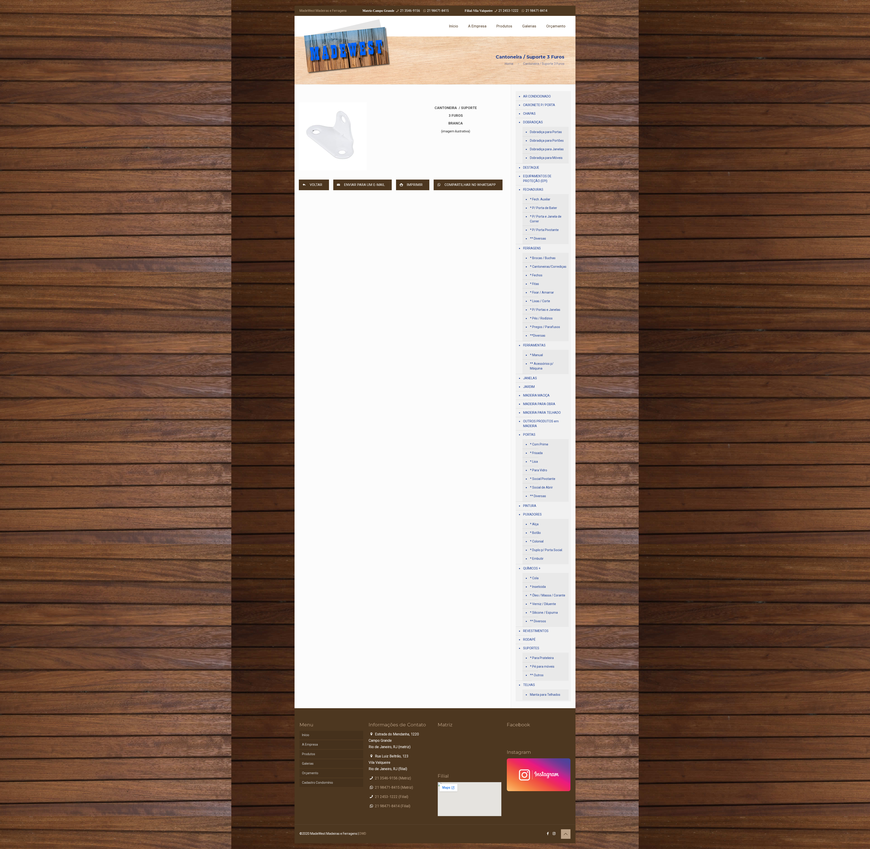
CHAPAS (529, 113)
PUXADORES (532, 514)
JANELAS (530, 378)
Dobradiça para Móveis (546, 158)
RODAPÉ (529, 639)
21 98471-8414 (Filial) (392, 806)
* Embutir (537, 558)
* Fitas (534, 284)
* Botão (535, 533)
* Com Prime (539, 444)
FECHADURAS (533, 189)
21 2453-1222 (508, 10)
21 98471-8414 (536, 10)
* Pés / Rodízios (541, 318)
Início (305, 735)
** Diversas (538, 238)
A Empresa (310, 744)
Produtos (308, 754)
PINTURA (529, 506)
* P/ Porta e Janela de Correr (545, 219)
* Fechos (536, 275)
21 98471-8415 (438, 10)
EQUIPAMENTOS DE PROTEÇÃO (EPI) (537, 178)
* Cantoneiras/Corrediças (548, 266)
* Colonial (537, 541)
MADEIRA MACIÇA (536, 395)
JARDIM (529, 387)
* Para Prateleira (542, 658)
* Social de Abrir (541, 487)
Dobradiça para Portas (546, 132)
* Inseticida (538, 587)
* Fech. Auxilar (540, 199)
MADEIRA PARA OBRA (539, 404)
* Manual (536, 355)
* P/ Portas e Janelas (545, 309)
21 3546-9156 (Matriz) (393, 778)
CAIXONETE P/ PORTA (539, 105)
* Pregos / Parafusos (545, 327)
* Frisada (536, 453)
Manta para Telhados (545, 694)
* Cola (534, 578)
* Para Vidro (538, 470)
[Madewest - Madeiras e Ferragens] (347, 47)
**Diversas (537, 335)
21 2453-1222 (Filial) (391, 797)
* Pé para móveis (542, 666)
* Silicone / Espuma (544, 612)
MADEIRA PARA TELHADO (542, 412)
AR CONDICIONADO (537, 96)
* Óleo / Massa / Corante (547, 595)
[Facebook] (548, 834)
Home (509, 64)
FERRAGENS (532, 248)
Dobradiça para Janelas (547, 149)
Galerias (308, 763)
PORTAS (529, 434)
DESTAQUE (531, 167)
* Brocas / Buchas (543, 258)
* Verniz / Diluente (543, 604)
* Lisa (534, 461)
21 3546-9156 (410, 10)
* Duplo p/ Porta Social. (546, 550)
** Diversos (538, 621)
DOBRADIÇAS (533, 122)
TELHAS (529, 685)
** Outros (537, 675)
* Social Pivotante (542, 479)
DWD (362, 833)
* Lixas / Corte (540, 301)
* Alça (534, 524)
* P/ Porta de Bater (543, 208)
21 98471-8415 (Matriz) (394, 787)
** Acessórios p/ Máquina (541, 366)
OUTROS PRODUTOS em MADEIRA (541, 423)
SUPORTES (531, 648)
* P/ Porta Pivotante (544, 230)
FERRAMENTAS (534, 345)
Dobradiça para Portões (547, 140)
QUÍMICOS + (531, 568)
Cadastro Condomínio (317, 782)
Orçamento (310, 773)
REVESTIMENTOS (536, 631)
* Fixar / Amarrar (542, 292)
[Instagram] (554, 834)
